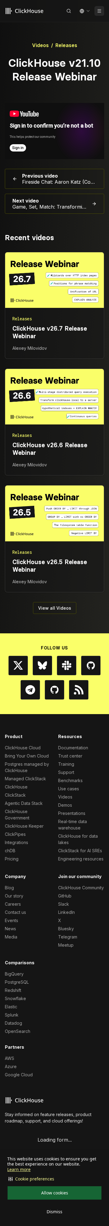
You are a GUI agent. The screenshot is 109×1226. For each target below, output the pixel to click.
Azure (11, 1066)
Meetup (66, 945)
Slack (63, 904)
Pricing (11, 858)
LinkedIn (66, 912)
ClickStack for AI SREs (80, 850)
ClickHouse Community (81, 887)
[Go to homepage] (25, 11)
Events (11, 920)
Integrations (16, 842)
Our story (14, 895)
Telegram (67, 936)
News (10, 928)
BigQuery (14, 973)
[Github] (91, 665)
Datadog (13, 1023)
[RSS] (78, 690)
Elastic (11, 1006)
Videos (40, 45)
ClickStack (15, 795)
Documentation (73, 747)
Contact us (15, 912)
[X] (18, 665)
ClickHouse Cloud (23, 747)
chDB (10, 850)
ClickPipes (15, 834)
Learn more (19, 1169)
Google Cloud (19, 1074)
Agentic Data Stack (24, 803)
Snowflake (15, 998)
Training (66, 764)
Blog (9, 887)
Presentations (71, 813)
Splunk (11, 1014)
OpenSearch (17, 1031)
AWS (9, 1058)
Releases (66, 45)
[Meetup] (54, 690)
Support (66, 772)
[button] (54, 1179)
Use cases (68, 788)
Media (11, 936)
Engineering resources (81, 858)
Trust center (70, 755)
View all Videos (54, 608)
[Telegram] (30, 690)
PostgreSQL (17, 982)
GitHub (64, 895)
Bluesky (66, 928)
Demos (65, 805)
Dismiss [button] (54, 1211)
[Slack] (66, 665)
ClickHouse (16, 786)
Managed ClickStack (25, 778)
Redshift (13, 990)
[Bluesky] (42, 665)
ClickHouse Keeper (24, 826)
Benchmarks (70, 780)
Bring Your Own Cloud (27, 755)
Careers (13, 904)
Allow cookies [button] (54, 1193)
